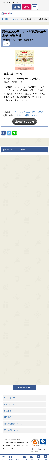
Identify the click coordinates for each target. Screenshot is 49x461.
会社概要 (7, 411)
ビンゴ (39, 459)
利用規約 (7, 417)
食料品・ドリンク (31, 115)
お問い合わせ (9, 404)
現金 (19, 115)
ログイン (26, 7)
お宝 (17, 459)
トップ (3, 459)
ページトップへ (24, 387)
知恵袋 (45, 459)
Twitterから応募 (22, 112)
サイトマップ (9, 398)
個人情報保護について (13, 423)
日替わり (10, 459)
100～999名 (37, 112)
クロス (31, 459)
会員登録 (16, 7)
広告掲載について (11, 430)
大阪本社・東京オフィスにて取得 (38, 450)
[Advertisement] (24, 269)
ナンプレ (24, 459)
